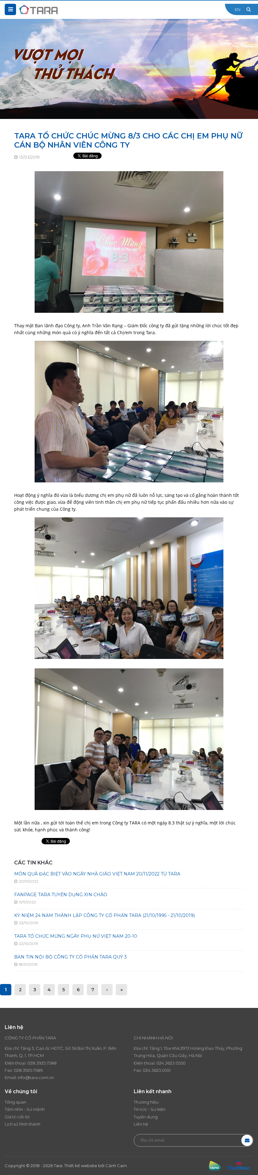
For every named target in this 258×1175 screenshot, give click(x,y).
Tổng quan (15, 1102)
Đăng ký (247, 1140)
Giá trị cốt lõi (17, 1116)
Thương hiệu (146, 1102)
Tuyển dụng (146, 1116)
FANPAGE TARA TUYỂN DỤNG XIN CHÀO (60, 894)
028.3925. (37, 1062)
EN (237, 9)
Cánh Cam (116, 1165)
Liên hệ (141, 1124)
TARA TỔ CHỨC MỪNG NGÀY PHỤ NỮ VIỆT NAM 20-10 (75, 936)
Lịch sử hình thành (22, 1124)
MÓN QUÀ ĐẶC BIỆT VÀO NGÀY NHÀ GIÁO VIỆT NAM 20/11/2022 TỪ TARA (97, 874)
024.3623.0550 (171, 1062)
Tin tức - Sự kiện (149, 1109)
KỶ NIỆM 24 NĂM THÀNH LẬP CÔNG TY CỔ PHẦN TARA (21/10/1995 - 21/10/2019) (104, 915)
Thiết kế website (80, 1165)
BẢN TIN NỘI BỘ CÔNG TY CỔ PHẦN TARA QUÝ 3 (70, 957)
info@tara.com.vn (36, 1077)
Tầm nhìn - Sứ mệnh (25, 1109)
